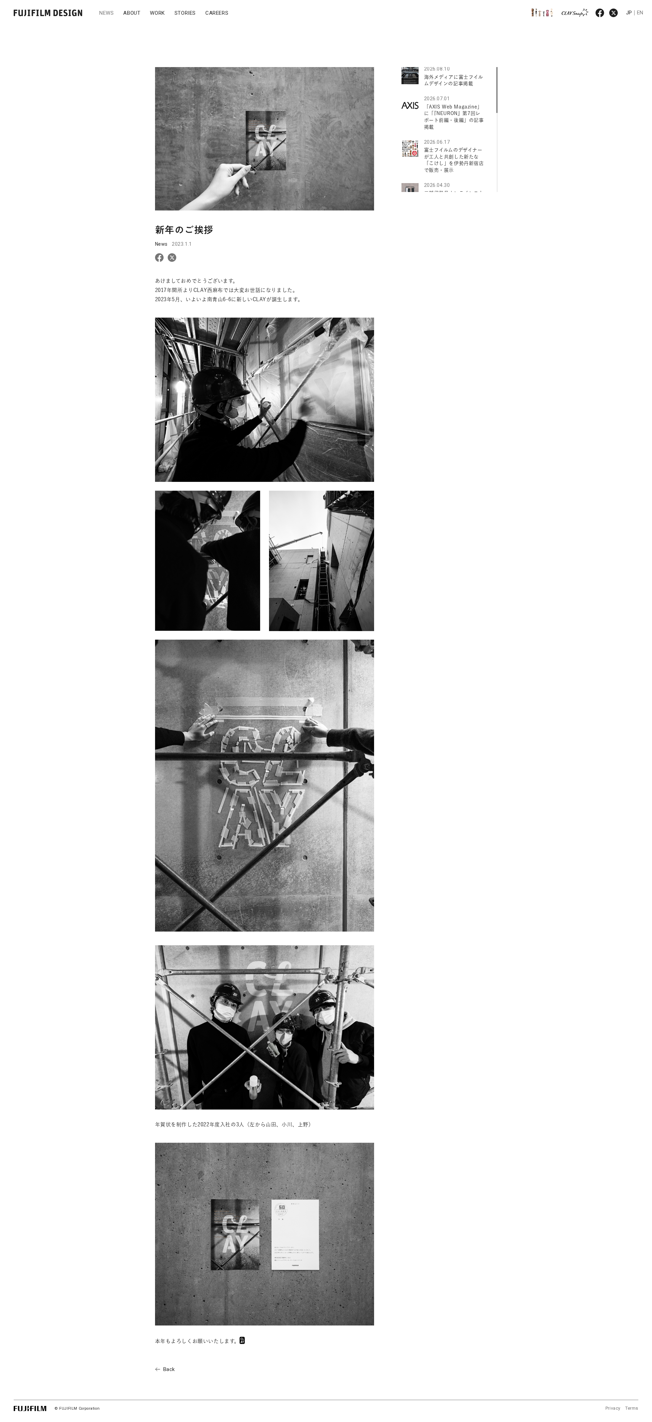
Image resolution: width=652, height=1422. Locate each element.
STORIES (185, 13)
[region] (449, 129)
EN (640, 13)
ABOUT (131, 13)
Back (169, 1369)
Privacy (613, 1408)
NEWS (106, 13)
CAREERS (216, 13)
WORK (157, 13)
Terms (631, 1408)
